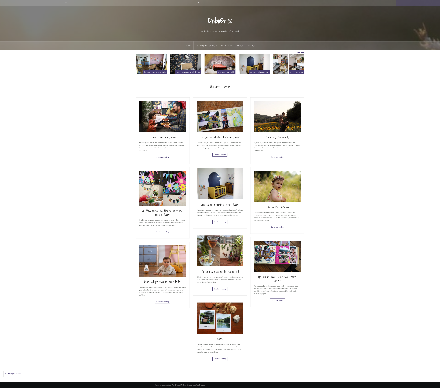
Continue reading (162, 157)
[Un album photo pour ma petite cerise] (277, 256)
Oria (188, 385)
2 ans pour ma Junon (162, 137)
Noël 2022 (302, 72)
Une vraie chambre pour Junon (192, 72)
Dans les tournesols (277, 137)
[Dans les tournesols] (277, 116)
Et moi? (188, 45)
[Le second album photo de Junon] (220, 116)
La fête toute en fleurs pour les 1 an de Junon (162, 212)
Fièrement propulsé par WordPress (167, 385)
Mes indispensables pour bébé (162, 281)
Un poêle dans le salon (229, 72)
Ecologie (251, 45)
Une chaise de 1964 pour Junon (261, 72)
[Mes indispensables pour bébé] (162, 261)
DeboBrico (220, 20)
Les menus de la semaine (206, 45)
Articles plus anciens (13, 374)
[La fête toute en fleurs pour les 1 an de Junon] (162, 188)
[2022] (220, 318)
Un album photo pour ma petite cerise (277, 278)
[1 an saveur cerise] (277, 186)
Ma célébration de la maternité (220, 271)
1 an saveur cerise (277, 207)
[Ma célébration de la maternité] (220, 251)
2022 (220, 338)
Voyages (240, 45)
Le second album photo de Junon (220, 137)
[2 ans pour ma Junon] (162, 116)
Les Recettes (227, 45)
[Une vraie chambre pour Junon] (220, 183)
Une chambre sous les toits (160, 72)
